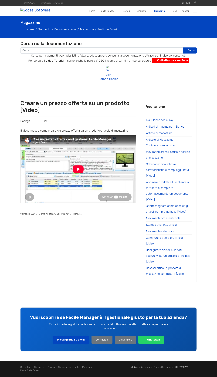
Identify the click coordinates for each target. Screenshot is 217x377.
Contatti (186, 3)
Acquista (141, 11)
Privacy (51, 367)
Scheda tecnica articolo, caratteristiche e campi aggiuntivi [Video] (167, 169)
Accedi (185, 11)
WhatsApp (153, 339)
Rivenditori (87, 367)
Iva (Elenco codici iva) (159, 120)
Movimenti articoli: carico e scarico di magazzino (168, 154)
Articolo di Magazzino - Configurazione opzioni (161, 142)
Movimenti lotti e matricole (163, 218)
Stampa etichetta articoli (161, 224)
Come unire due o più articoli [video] (164, 240)
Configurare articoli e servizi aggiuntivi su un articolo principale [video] (168, 255)
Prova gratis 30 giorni (71, 339)
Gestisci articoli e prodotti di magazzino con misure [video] (165, 271)
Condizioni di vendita (68, 367)
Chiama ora (125, 339)
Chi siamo (39, 367)
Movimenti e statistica (160, 231)
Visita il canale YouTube (172, 60)
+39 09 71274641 (29, 3)
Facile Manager (107, 11)
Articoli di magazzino (159, 133)
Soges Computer (163, 367)
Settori (126, 11)
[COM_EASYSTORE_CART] (195, 3)
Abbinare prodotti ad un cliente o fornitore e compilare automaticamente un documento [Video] (167, 190)
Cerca (191, 50)
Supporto (159, 11)
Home (92, 11)
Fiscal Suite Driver (29, 370)
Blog (175, 11)
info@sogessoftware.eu (52, 3)
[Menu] (195, 11)
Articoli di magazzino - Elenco (165, 126)
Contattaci (101, 339)
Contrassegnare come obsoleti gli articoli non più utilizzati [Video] (167, 208)
